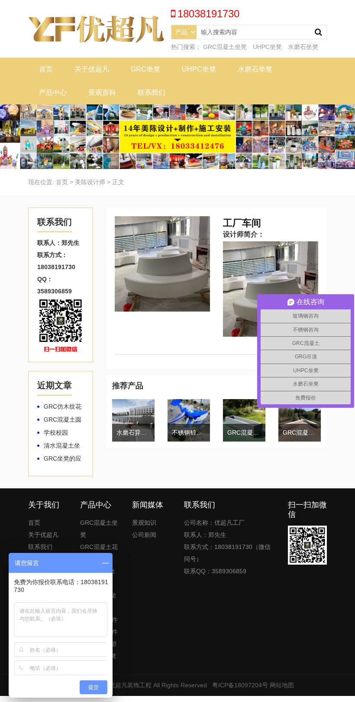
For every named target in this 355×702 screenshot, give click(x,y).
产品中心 (53, 92)
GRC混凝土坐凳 (225, 46)
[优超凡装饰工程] (96, 28)
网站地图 (282, 685)
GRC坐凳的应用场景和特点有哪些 (59, 459)
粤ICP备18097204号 (240, 685)
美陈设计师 (90, 182)
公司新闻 (144, 534)
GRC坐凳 (145, 69)
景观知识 (144, 522)
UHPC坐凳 (267, 46)
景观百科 (102, 92)
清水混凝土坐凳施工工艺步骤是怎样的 (58, 446)
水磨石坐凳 (303, 46)
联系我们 (151, 92)
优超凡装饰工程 (130, 685)
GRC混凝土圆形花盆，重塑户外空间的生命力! (59, 420)
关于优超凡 (91, 69)
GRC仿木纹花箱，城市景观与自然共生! (59, 407)
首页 (46, 69)
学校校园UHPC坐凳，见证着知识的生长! (59, 433)
